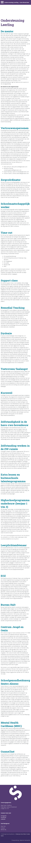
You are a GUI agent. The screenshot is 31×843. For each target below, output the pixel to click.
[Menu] (2, 2)
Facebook (3, 817)
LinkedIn (3, 819)
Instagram (3, 816)
